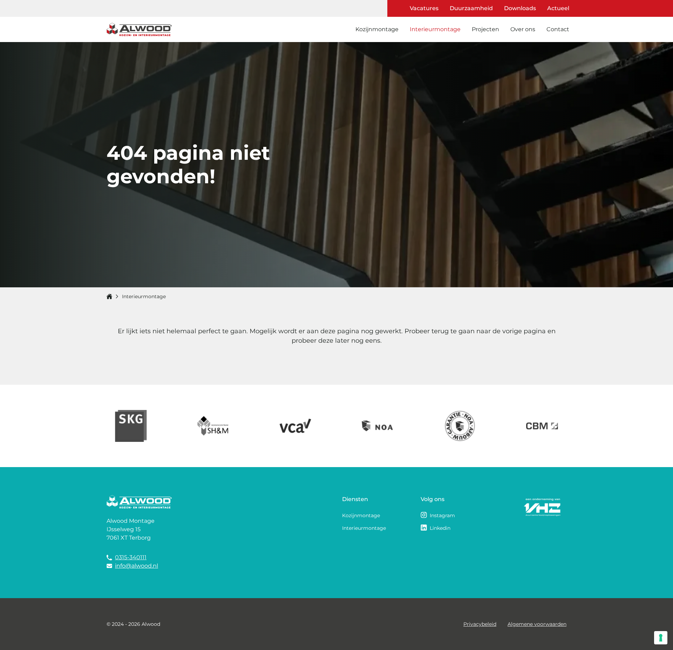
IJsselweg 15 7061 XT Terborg (129, 533)
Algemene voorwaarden (537, 624)
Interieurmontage (435, 29)
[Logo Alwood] (139, 29)
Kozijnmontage (377, 29)
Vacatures (424, 8)
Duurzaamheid (471, 8)
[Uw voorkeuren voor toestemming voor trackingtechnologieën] (660, 637)
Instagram (442, 515)
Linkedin (440, 528)
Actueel (558, 8)
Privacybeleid (479, 624)
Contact (557, 29)
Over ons (522, 29)
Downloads (520, 8)
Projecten (485, 29)
